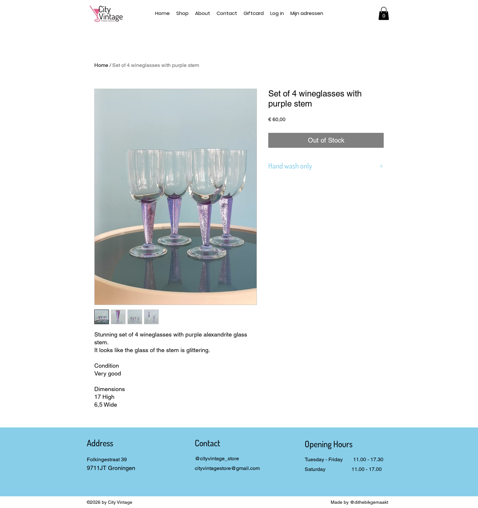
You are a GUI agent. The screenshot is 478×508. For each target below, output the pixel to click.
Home (101, 65)
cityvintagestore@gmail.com (227, 468)
